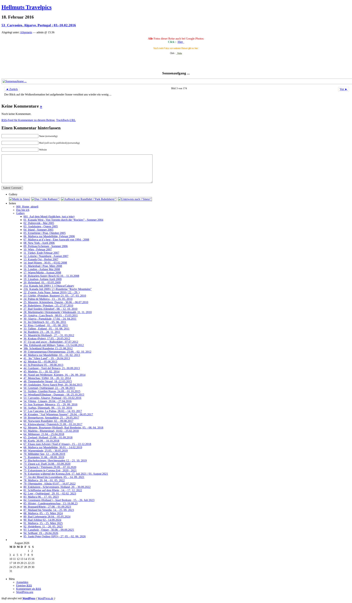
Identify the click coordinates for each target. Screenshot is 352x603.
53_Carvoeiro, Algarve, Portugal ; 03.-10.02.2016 (38, 25)
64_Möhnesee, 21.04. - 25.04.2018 (43, 434)
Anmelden (22, 582)
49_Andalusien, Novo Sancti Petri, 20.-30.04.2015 (52, 384)
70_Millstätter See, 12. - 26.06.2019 (44, 454)
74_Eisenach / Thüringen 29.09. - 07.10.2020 (49, 467)
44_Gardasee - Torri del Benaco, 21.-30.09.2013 (51, 368)
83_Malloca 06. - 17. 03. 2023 (41, 496)
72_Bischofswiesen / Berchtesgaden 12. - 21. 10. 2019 (55, 460)
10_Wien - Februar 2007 (37, 249)
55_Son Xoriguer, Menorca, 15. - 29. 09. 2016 (50, 404)
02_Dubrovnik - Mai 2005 (38, 223)
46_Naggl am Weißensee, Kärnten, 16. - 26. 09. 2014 (54, 374)
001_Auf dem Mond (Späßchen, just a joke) (48, 216)
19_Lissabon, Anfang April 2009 (42, 279)
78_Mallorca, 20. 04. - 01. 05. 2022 (44, 480)
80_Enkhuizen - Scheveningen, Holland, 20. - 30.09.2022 (57, 486)
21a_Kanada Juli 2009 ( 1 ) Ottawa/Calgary (48, 285)
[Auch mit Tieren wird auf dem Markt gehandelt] (19, 199)
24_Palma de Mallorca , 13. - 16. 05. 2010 (47, 298)
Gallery (20, 213)
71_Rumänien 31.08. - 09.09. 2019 (43, 457)
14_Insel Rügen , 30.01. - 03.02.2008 (45, 262)
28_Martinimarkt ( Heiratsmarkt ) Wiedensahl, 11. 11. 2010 (57, 312)
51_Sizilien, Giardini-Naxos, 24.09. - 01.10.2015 (51, 391)
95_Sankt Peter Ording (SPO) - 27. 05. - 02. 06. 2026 (54, 536)
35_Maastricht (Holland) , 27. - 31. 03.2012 (48, 335)
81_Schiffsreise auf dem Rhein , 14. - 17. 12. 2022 (52, 490)
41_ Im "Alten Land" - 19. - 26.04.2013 (46, 358)
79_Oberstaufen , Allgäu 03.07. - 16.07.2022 (49, 483)
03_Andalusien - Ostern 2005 (40, 226)
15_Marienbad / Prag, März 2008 (42, 266)
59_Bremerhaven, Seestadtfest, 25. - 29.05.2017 (51, 417)
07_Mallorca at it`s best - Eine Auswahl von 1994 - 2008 (56, 239)
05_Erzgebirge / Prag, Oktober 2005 (44, 233)
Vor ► (344, 89)
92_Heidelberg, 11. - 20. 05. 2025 (43, 526)
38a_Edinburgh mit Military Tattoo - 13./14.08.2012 (53, 345)
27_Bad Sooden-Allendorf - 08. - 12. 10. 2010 (50, 308)
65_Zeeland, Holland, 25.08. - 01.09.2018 (47, 437)
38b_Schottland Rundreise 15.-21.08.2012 (48, 348)
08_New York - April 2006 (39, 242)
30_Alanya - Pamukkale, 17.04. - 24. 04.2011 (49, 318)
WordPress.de (45, 598)
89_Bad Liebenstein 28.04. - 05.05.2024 (46, 516)
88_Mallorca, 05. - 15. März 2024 (43, 513)
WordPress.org (24, 592)
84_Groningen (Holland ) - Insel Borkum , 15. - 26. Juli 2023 (58, 500)
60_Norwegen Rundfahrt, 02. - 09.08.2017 (48, 421)
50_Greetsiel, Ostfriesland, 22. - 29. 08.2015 (49, 388)
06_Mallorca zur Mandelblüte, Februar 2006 (49, 236)
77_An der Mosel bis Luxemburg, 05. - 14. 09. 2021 (53, 477)
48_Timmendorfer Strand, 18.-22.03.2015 (47, 381)
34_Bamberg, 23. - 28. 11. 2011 (41, 331)
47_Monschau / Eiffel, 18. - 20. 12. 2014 (47, 378)
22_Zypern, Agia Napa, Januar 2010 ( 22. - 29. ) (51, 292)
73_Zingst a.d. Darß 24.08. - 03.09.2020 (46, 463)
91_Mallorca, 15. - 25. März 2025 (43, 523)
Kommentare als (28, 588)
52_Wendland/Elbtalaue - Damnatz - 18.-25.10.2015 (53, 394)
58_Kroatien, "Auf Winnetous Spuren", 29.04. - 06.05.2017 (58, 414)
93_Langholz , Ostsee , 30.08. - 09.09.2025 (48, 529)
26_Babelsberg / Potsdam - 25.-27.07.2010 (48, 305)
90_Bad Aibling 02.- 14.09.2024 (42, 519)
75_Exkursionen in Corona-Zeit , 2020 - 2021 (50, 470)
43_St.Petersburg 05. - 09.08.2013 (43, 364)
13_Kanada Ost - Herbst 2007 (40, 259)
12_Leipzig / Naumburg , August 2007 (45, 256)
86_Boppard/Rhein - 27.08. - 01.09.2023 (47, 506)
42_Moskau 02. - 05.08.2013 (40, 361)
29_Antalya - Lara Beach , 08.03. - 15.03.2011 (50, 315)
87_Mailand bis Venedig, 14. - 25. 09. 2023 (48, 510)
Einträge (24, 585)
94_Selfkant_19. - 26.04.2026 (40, 533)
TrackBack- (66, 120)
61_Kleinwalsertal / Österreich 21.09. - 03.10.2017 (52, 424)
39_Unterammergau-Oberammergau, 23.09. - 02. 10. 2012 (57, 351)
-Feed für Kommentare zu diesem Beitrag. (28, 120)
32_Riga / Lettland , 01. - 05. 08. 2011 (45, 325)
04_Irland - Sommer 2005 (38, 229)
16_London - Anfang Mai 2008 (41, 269)
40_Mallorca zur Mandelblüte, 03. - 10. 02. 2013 (51, 355)
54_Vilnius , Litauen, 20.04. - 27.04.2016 (47, 401)
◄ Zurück (12, 89)
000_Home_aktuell (27, 206)
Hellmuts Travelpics (26, 7)
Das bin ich (22, 209)
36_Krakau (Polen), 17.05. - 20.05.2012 (46, 338)
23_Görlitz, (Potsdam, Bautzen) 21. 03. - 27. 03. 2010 (54, 295)
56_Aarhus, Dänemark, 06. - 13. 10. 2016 (47, 407)
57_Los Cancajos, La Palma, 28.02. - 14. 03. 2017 (52, 411)
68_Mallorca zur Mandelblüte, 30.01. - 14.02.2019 (52, 447)
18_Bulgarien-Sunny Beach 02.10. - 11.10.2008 (51, 275)
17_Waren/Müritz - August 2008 (42, 272)
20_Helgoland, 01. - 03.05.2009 (42, 282)
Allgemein (26, 32)
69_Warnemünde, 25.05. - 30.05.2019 (45, 450)
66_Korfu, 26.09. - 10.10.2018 (41, 440)
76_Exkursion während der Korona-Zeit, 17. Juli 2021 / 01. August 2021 (65, 473)
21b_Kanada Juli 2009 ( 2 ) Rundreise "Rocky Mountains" (57, 289)
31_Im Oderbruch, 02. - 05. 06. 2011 (44, 322)
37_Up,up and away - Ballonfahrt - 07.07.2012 (50, 341)
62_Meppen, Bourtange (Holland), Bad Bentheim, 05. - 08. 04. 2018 (63, 427)
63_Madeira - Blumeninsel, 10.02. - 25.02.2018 (51, 430)
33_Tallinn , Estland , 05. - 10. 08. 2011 (46, 328)
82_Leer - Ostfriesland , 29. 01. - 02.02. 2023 (49, 493)
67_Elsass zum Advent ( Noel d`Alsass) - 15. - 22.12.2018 (57, 444)
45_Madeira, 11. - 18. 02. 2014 (41, 371)
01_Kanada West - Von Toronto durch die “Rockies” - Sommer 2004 (63, 219)
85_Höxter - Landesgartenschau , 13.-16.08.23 (50, 503)
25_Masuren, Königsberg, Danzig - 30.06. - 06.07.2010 (55, 302)
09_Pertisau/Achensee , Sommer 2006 (45, 246)
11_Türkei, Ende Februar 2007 (41, 252)
